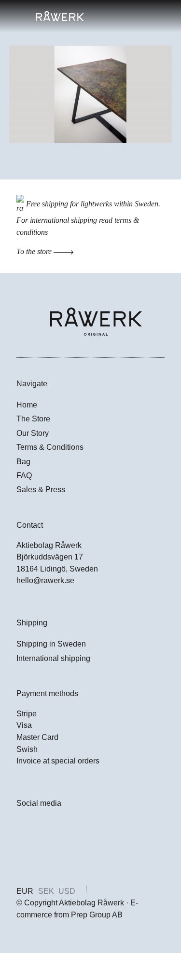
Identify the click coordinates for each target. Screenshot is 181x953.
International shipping (53, 658)
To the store (35, 251)
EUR (24, 891)
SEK (46, 891)
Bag (23, 461)
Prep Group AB (97, 915)
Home (26, 405)
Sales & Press (40, 489)
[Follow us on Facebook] (22, 828)
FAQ (24, 475)
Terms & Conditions (50, 447)
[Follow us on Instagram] (22, 850)
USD (66, 891)
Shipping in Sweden (51, 644)
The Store (33, 419)
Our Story (32, 433)
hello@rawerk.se (45, 580)
